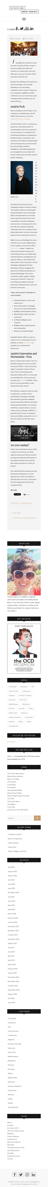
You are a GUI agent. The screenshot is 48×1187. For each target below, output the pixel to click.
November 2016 (13, 981)
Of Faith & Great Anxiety (22, 1182)
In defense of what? (15, 834)
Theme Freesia (15, 1184)
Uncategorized (13, 726)
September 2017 (14, 939)
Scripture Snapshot (15, 717)
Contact (10, 1159)
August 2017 (12, 943)
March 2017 (12, 964)
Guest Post (23, 700)
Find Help (10, 1153)
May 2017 (11, 956)
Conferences (26, 503)
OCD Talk (10, 798)
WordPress (33, 1184)
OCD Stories (11, 782)
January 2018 (12, 922)
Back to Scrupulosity (15, 839)
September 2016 (14, 990)
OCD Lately (16, 513)
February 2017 (13, 969)
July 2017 (11, 947)
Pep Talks (22, 708)
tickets (22, 380)
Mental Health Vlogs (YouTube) (18, 796)
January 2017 (12, 973)
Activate (10, 1125)
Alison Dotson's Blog (14, 793)
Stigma (20, 721)
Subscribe (10, 1145)
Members (10, 1133)
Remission (24, 713)
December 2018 (13, 892)
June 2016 (11, 1002)
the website (27, 343)
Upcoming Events (13, 1150)
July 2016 (11, 998)
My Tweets (11, 742)
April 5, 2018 (28, 39)
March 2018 (12, 914)
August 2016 (12, 994)
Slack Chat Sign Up (13, 1142)
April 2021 (11, 867)
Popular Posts (12, 1139)
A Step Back (13, 687)
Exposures (12, 700)
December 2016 (13, 977)
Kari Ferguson (16, 39)
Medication (26, 704)
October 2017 (13, 935)
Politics (31, 708)
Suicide (29, 721)
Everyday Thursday (25, 695)
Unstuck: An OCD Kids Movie (17, 810)
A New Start (12, 847)
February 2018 (13, 918)
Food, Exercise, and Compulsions (25, 518)
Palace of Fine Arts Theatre (20, 119)
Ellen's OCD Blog (13, 779)
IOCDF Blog (11, 785)
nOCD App (11, 807)
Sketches (12, 721)
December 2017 (13, 926)
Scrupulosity (29, 717)
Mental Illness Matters (15, 776)
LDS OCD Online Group (15, 773)
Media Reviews (14, 704)
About (9, 1122)
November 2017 (13, 931)
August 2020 (12, 876)
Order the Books (13, 1136)
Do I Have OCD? (13, 1128)
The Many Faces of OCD (15, 1147)
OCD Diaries (11, 787)
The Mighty (11, 804)
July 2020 (11, 880)
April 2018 (11, 909)
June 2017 (11, 952)
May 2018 (11, 905)
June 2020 (11, 884)
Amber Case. (15, 248)
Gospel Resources (13, 1156)
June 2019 (11, 888)
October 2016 (13, 986)
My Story (12, 708)
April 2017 (11, 960)
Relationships (13, 713)
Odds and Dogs (13, 843)
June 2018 (11, 901)
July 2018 (11, 897)
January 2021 (12, 871)
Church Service (13, 691)
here (12, 756)
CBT (32, 687)
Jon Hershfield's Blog (14, 790)
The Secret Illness (13, 801)
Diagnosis (12, 695)
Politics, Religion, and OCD (17, 851)
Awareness (23, 687)
